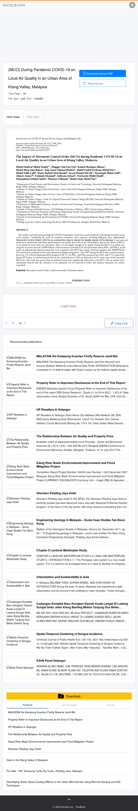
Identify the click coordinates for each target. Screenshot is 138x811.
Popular (111, 704)
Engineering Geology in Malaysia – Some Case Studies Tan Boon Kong (80, 521)
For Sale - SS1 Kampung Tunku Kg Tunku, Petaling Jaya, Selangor (44, 771)
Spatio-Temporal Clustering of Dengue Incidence (69, 634)
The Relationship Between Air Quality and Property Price (74, 436)
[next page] (24, 323)
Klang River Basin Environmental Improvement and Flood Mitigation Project (75, 464)
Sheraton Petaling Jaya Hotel (56, 493)
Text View (33, 117)
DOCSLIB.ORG (14, 5)
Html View (13, 117)
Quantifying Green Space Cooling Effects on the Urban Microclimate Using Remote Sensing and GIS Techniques (63, 783)
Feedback (80, 807)
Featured (27, 704)
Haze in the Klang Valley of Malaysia (27, 760)
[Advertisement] (69, 37)
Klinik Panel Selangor (51, 660)
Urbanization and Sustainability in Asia (62, 577)
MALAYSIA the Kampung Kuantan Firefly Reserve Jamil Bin (77, 356)
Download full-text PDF (100, 73)
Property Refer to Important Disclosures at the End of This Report (80, 383)
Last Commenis (69, 704)
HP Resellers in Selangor (53, 409)
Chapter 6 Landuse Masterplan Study (61, 550)
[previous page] (6, 323)
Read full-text (95, 83)
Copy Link (121, 323)
